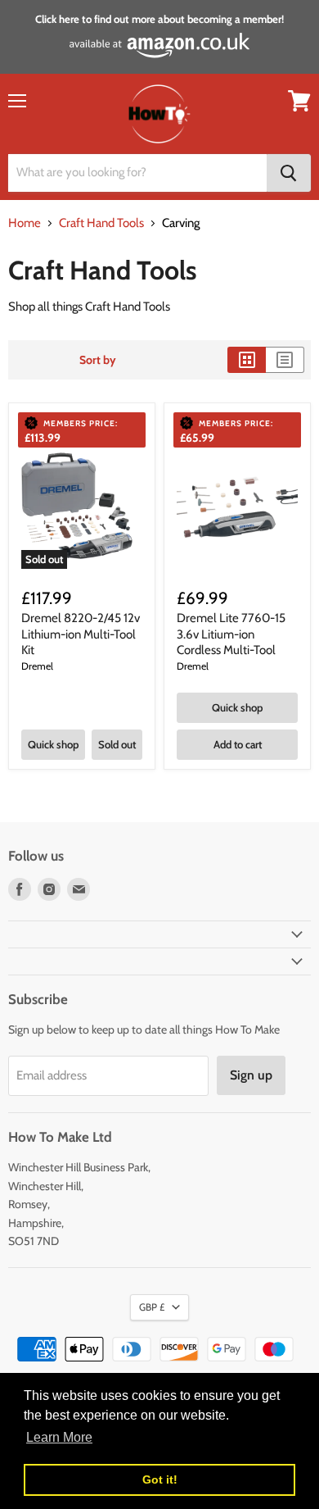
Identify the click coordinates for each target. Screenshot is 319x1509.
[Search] (289, 173)
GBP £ (151, 1307)
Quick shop (53, 744)
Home (24, 223)
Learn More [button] (59, 1437)
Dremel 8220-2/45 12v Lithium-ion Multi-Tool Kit (80, 634)
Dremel (37, 666)
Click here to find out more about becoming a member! (159, 18)
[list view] (285, 360)
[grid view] (246, 360)
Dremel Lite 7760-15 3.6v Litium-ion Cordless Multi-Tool (231, 634)
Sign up (251, 1075)
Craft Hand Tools (101, 223)
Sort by (97, 359)
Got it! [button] (159, 1479)
